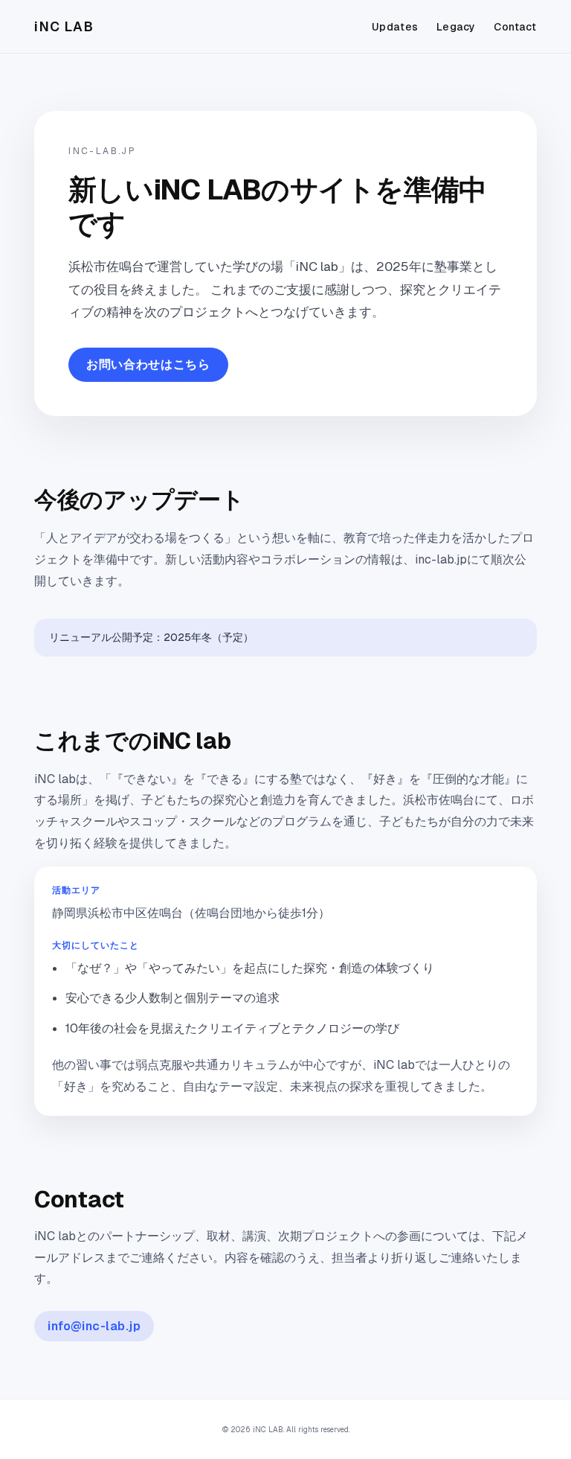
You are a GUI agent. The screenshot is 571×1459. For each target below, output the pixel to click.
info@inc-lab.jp (94, 1326)
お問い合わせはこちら (148, 364)
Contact (515, 26)
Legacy (456, 26)
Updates (395, 26)
